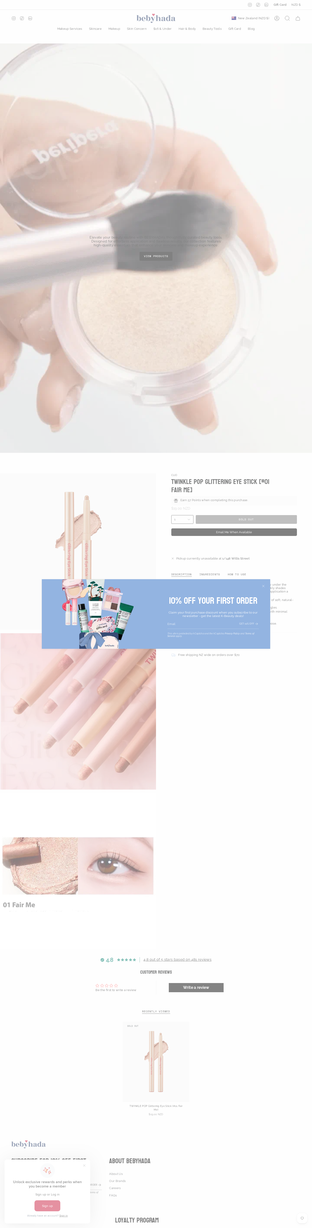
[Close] (263, 586)
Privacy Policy (232, 633)
